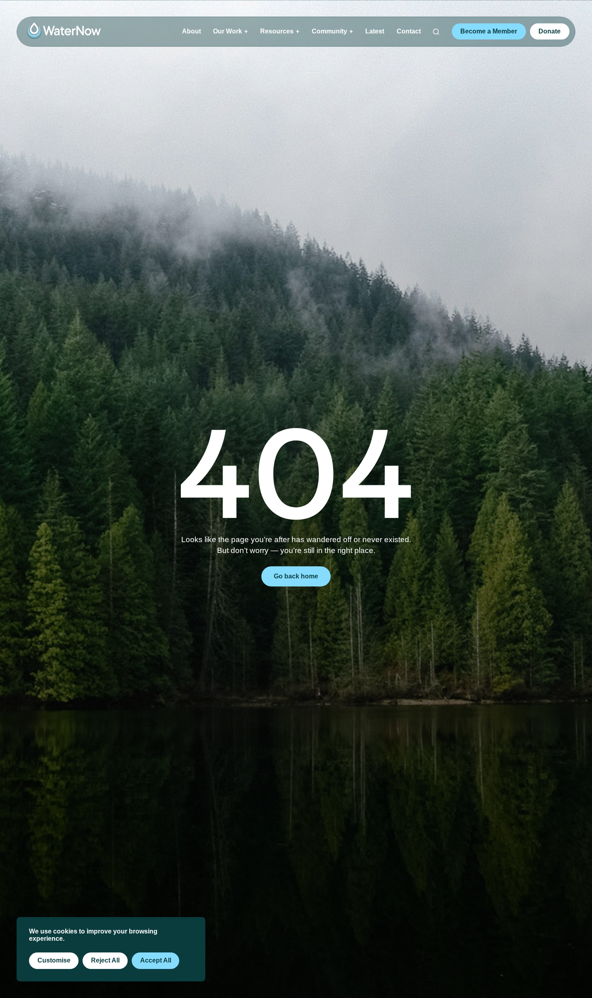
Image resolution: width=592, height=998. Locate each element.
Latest (374, 31)
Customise (53, 960)
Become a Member (488, 31)
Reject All (105, 960)
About (191, 31)
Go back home (296, 576)
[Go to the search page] (436, 32)
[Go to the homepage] (64, 30)
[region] (111, 949)
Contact (409, 31)
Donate (549, 31)
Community (329, 31)
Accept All (155, 960)
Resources (277, 31)
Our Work (227, 31)
